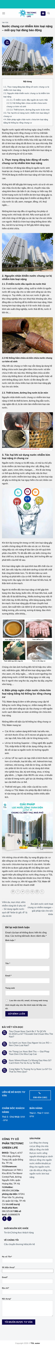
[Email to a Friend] (27, 892)
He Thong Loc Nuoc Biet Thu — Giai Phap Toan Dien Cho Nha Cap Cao (29, 1052)
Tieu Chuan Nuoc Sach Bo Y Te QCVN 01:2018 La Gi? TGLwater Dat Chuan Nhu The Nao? (31, 1034)
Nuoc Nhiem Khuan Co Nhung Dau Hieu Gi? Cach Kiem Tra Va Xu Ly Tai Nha (30, 1061)
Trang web (10, 988)
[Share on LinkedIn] (37, 892)
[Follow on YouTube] (9, 1218)
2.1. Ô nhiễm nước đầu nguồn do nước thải (27, 100)
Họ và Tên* (7, 1256)
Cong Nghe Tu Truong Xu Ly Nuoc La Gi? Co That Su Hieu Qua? (30, 1070)
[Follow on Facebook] (4, 1218)
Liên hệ (31, 1244)
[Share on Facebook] (18, 892)
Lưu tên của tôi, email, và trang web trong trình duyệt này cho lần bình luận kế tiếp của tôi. (26, 1004)
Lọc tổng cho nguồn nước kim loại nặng (40, 1173)
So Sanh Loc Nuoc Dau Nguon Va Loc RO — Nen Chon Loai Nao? (30, 1044)
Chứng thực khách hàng (22, 1232)
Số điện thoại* (8, 1267)
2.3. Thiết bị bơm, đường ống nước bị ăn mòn (28, 110)
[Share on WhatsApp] (13, 892)
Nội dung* (6, 1299)
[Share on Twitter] (22, 892)
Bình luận (10, 940)
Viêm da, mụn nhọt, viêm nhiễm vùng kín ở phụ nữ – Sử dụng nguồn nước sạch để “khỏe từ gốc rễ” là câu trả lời (14, 909)
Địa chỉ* (5, 1288)
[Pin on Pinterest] (32, 892)
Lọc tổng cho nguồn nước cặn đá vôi (40, 1166)
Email (8, 976)
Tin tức (5, 22)
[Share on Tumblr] (42, 892)
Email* (5, 1277)
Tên (7, 963)
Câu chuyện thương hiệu (16, 1244)
